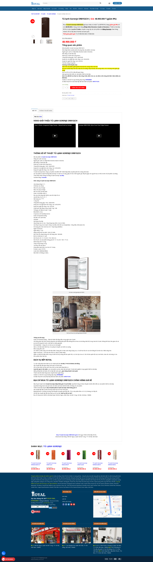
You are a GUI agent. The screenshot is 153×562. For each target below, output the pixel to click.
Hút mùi (39, 8)
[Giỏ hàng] (109, 3)
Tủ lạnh (108, 8)
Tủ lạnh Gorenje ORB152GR (82, 464)
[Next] (57, 27)
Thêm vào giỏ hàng (78, 87)
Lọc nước (54, 8)
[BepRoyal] (35, 3)
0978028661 (35, 501)
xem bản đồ (46, 502)
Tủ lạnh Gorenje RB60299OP (67, 464)
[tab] (34, 110)
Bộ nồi (75, 8)
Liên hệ (64, 499)
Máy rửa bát (46, 8)
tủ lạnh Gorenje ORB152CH (49, 157)
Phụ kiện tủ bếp (94, 8)
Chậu (66, 8)
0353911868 (51, 498)
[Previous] (33, 27)
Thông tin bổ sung (45, 110)
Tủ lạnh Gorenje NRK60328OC (113, 464)
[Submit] (100, 3)
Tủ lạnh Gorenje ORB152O (51, 464)
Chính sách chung (66, 501)
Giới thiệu (64, 496)
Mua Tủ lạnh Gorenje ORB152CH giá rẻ (67, 435)
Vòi (70, 8)
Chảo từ (80, 8)
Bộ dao (86, 8)
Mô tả (34, 110)
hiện (40, 116)
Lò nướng (61, 8)
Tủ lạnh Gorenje (51, 14)
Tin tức (114, 8)
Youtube (44, 177)
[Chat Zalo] (4, 553)
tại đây (62, 175)
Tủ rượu (102, 8)
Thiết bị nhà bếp (35, 14)
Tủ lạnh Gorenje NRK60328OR (98, 464)
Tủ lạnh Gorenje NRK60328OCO (36, 464)
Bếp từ (34, 8)
